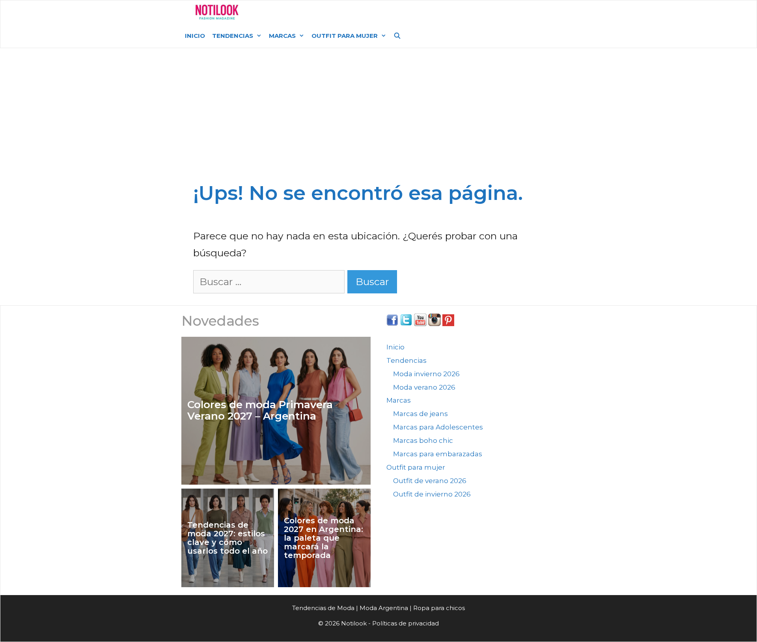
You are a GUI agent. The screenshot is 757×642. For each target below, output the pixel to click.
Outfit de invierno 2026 (432, 494)
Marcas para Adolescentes (438, 427)
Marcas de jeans (420, 414)
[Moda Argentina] (217, 12)
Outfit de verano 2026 (429, 481)
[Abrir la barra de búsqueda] (397, 36)
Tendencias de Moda (323, 608)
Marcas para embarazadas (437, 454)
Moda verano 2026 (424, 387)
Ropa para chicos (439, 608)
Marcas (282, 35)
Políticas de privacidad (405, 623)
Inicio (195, 35)
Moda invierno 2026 (426, 374)
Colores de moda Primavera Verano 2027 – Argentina (260, 410)
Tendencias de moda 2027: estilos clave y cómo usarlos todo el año (227, 538)
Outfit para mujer (344, 35)
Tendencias (232, 35)
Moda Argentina (304, 12)
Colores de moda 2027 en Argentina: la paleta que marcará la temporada (323, 538)
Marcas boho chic (423, 440)
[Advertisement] (378, 107)
